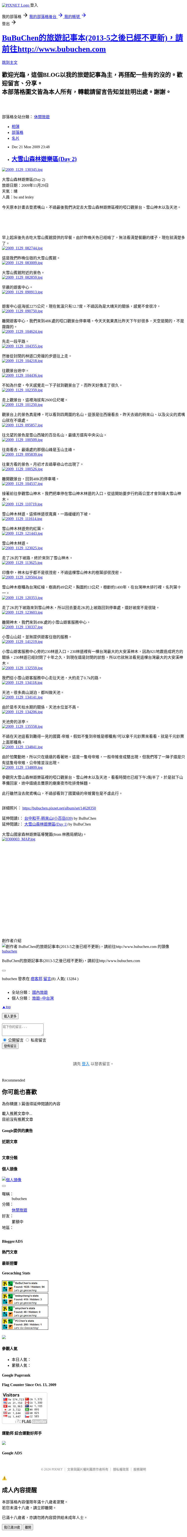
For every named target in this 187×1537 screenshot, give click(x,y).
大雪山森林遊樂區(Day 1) (45, 824)
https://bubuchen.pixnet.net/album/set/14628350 (59, 808)
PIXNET (57, 1469)
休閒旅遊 (42, 117)
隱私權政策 (121, 1469)
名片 (15, 138)
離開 (28, 1527)
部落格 (17, 132)
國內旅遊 (40, 992)
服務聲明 (139, 1469)
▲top (6, 1007)
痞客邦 (36, 979)
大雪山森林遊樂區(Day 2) (44, 159)
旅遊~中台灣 (43, 998)
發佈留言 (10, 1046)
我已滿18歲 (12, 1527)
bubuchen (9, 951)
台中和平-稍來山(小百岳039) (48, 818)
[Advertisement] (59, 221)
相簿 (15, 127)
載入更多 (10, 1016)
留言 (47, 979)
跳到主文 (10, 62)
